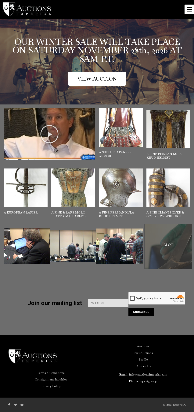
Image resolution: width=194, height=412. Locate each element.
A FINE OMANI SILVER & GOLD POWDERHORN (165, 214)
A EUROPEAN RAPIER (21, 212)
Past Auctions (143, 353)
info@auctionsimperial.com (148, 374)
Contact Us (143, 366)
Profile (143, 359)
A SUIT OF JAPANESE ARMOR (115, 154)
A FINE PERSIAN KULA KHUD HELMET (164, 156)
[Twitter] (15, 404)
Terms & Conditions (51, 373)
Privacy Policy (51, 386)
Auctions (143, 346)
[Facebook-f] (9, 404)
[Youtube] (21, 404)
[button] (49, 134)
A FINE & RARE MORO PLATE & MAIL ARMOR (69, 214)
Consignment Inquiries (51, 379)
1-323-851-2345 (148, 381)
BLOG (168, 245)
